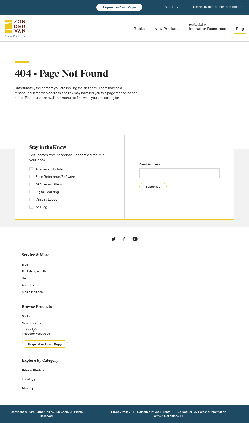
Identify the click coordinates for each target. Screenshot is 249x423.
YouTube (135, 239)
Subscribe (153, 187)
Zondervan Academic (15, 28)
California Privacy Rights (153, 412)
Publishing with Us (34, 271)
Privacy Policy (120, 412)
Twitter (113, 239)
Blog (25, 265)
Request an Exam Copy (119, 7)
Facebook (124, 239)
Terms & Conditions (165, 416)
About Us (28, 285)
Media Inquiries (32, 292)
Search (242, 6)
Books (26, 316)
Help (25, 278)
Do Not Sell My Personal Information (201, 412)
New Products (31, 323)
